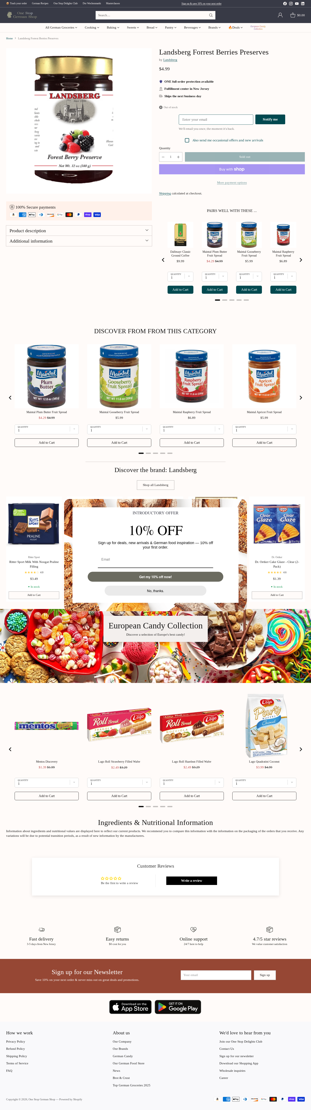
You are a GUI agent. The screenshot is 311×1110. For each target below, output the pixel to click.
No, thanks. (155, 590)
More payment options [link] (232, 182)
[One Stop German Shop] (21, 15)
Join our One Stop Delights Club (240, 1041)
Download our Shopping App (238, 1063)
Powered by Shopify (70, 1099)
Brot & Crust (121, 1078)
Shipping (165, 193)
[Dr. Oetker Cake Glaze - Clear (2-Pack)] (277, 524)
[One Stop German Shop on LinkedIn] (303, 4)
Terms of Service (17, 1063)
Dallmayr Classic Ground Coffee (180, 253)
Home (9, 38)
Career (223, 1078)
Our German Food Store (128, 1063)
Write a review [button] (191, 880)
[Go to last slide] (163, 260)
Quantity (165, 148)
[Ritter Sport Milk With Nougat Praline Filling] (34, 524)
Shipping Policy (16, 1056)
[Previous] (7, 549)
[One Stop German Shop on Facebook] (285, 4)
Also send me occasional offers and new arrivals (228, 140)
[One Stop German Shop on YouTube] (297, 4)
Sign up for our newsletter (236, 1056)
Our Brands (120, 1048)
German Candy (123, 1056)
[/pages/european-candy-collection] (155, 646)
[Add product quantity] (178, 156)
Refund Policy (15, 1048)
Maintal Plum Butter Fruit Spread (214, 253)
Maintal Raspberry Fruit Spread (283, 253)
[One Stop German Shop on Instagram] (291, 4)
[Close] (242, 504)
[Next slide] (300, 260)
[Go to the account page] (280, 15)
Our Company (122, 1041)
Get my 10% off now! (155, 576)
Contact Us (226, 1048)
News (116, 1070)
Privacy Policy (15, 1041)
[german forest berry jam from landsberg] (79, 121)
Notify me (270, 119)
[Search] (211, 15)
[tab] (217, 300)
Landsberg (170, 59)
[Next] (303, 549)
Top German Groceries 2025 (131, 1085)
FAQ (9, 1070)
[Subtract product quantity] (163, 156)
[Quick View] (56, 502)
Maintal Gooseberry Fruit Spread (249, 253)
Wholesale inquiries (232, 1070)
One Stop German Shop (42, 1099)
